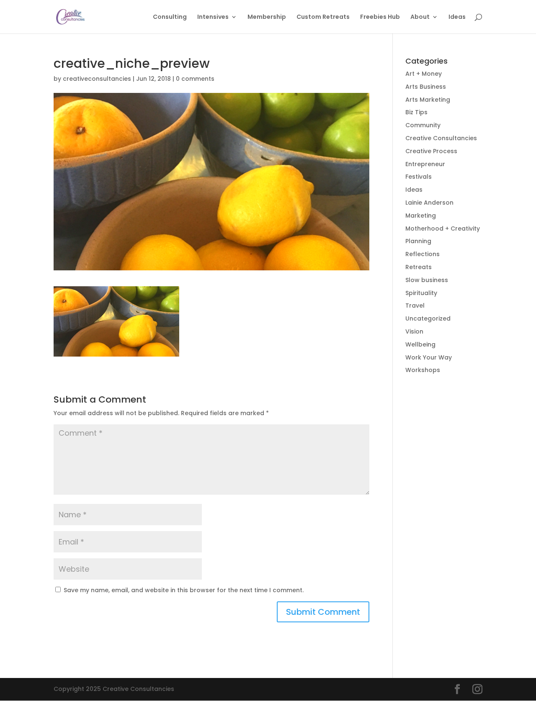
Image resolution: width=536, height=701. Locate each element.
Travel (415, 305)
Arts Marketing (427, 99)
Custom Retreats (323, 17)
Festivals (418, 176)
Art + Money (423, 73)
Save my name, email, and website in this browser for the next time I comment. (184, 590)
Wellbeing (420, 344)
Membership (266, 17)
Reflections (422, 254)
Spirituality (421, 293)
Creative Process (431, 151)
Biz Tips (416, 112)
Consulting (170, 17)
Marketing (420, 215)
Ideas (457, 17)
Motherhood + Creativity (442, 228)
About (420, 17)
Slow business (426, 280)
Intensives (213, 17)
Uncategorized (428, 318)
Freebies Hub (380, 17)
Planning (418, 241)
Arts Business (425, 86)
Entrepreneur (425, 164)
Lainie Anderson (429, 202)
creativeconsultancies (97, 78)
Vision (414, 331)
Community (423, 125)
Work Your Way (428, 357)
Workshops (422, 370)
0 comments (195, 78)
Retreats (418, 267)
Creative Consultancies (441, 138)
